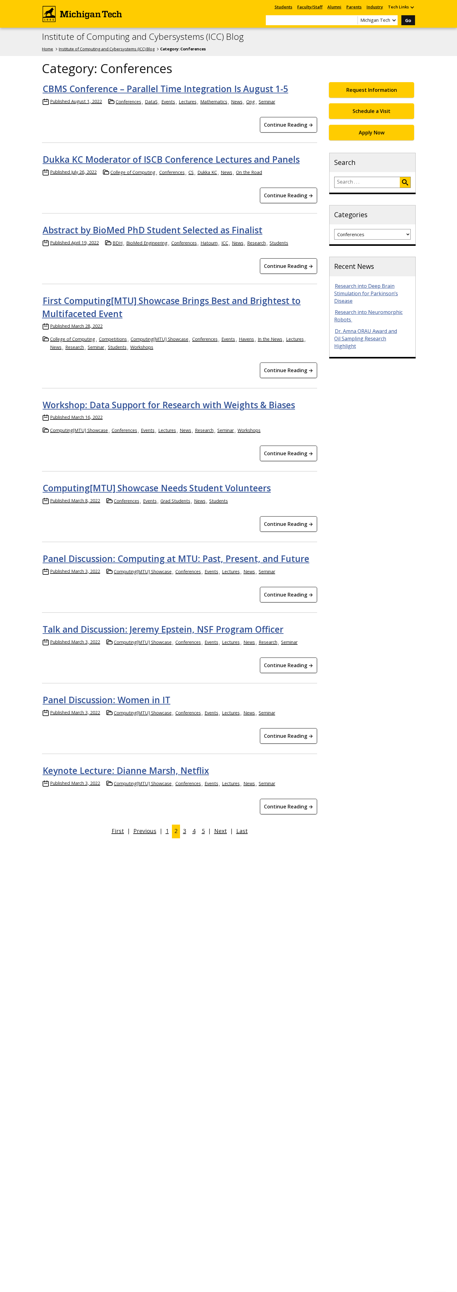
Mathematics (213, 102)
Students (283, 7)
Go (408, 20)
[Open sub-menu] (412, 7)
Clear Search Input (353, 20)
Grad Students (175, 501)
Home (47, 49)
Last (242, 831)
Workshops (141, 347)
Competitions (113, 339)
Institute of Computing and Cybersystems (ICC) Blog (143, 36)
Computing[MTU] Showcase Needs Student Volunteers (157, 488)
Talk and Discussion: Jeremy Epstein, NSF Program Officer (163, 629)
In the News (270, 339)
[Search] (405, 182)
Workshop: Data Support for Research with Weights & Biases (169, 405)
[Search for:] (367, 182)
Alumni (334, 7)
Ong (250, 102)
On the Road (249, 172)
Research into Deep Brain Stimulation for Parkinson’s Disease (366, 293)
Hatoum (209, 243)
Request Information (371, 90)
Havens (246, 339)
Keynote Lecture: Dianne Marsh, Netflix (126, 770)
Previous (144, 831)
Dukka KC (207, 172)
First (118, 831)
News (236, 102)
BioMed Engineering (147, 243)
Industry (375, 7)
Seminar (267, 102)
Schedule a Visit (371, 111)
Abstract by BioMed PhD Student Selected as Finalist (152, 230)
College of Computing (132, 172)
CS (191, 172)
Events (168, 102)
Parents (354, 7)
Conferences (128, 102)
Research (256, 243)
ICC (224, 243)
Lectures (187, 102)
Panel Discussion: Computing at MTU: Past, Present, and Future (176, 558)
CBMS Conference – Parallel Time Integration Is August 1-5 (165, 89)
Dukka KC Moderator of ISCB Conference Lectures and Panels (171, 159)
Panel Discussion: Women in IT (106, 700)
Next (220, 831)
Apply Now (372, 132)
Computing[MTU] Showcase (159, 339)
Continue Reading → (288, 124)
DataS (151, 102)
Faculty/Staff (309, 7)
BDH (117, 243)
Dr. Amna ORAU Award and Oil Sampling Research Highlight (365, 338)
